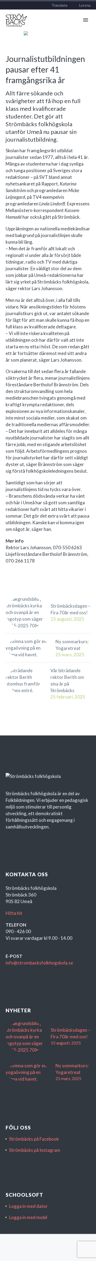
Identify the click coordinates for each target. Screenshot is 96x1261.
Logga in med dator (28, 1206)
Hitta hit (14, 913)
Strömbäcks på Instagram (34, 1150)
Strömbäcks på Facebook (34, 1139)
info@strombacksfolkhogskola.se (39, 963)
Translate (59, 5)
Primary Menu (85, 20)
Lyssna (84, 5)
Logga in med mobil (28, 1217)
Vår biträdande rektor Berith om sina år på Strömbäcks (67, 680)
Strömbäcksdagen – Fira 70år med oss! (70, 609)
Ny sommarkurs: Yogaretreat (72, 645)
